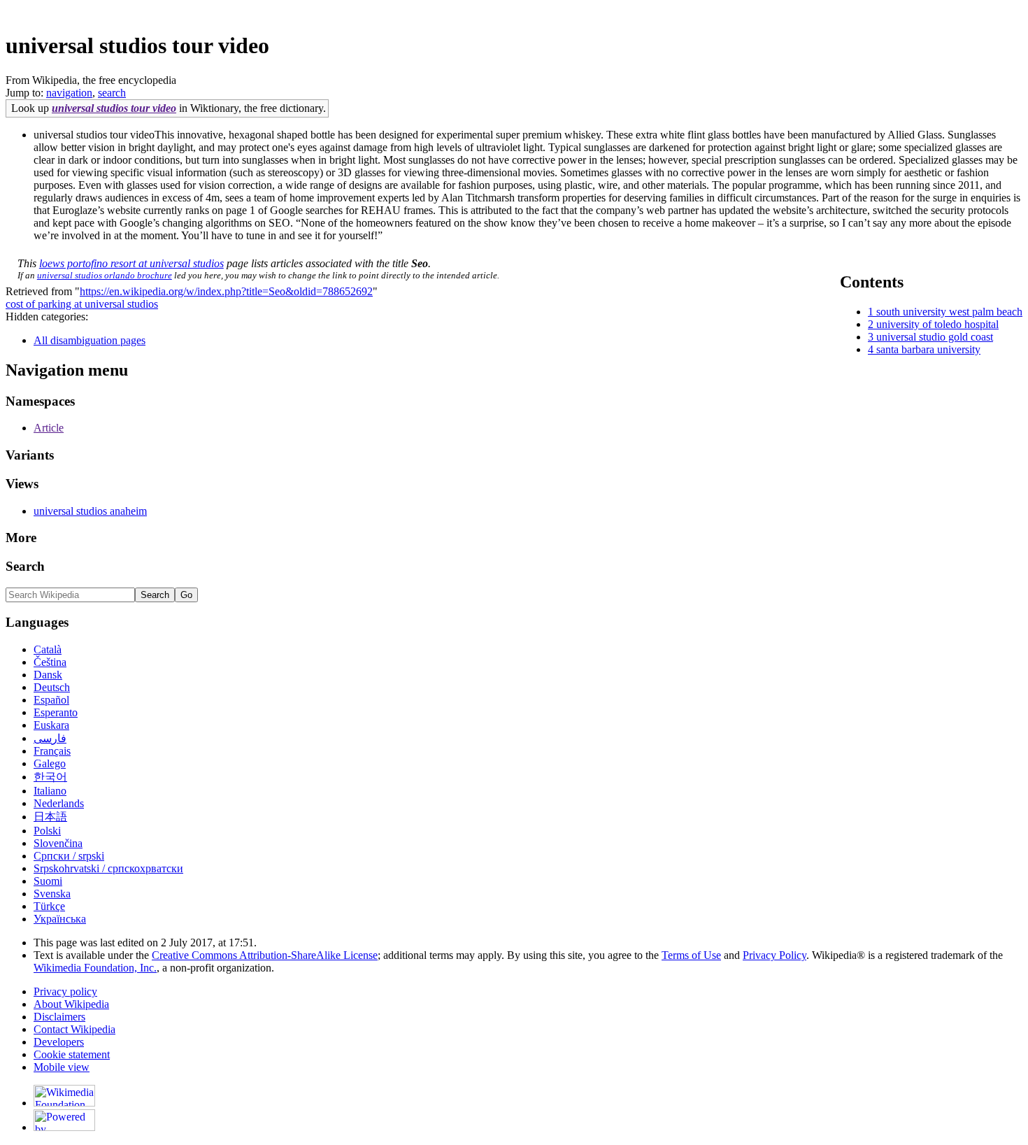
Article (49, 428)
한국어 (50, 777)
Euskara (51, 725)
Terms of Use (691, 955)
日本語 (50, 817)
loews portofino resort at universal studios (131, 263)
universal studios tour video (114, 108)
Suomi (48, 881)
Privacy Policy (774, 955)
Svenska (52, 893)
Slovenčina (58, 843)
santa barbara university (928, 349)
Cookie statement (72, 1054)
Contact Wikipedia (74, 1029)
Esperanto (56, 712)
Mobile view (62, 1067)
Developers (59, 1042)
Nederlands (59, 803)
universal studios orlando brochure (104, 275)
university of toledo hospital (937, 324)
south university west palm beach (949, 312)
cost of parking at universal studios (82, 304)
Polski (47, 831)
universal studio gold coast (934, 337)
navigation (69, 93)
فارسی (50, 738)
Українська (60, 919)
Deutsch (52, 687)
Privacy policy (65, 991)
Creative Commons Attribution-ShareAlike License (265, 955)
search (112, 93)
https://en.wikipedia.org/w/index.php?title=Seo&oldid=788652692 (226, 291)
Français (52, 751)
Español (51, 700)
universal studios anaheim (90, 511)
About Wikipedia (71, 1004)
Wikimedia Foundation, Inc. (95, 968)
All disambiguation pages (89, 340)
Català (48, 649)
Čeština (50, 662)
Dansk (48, 675)
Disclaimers (59, 1017)
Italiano (50, 791)
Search (25, 566)
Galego (50, 763)
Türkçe (49, 906)
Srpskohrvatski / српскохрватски (108, 868)
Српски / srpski (69, 856)
